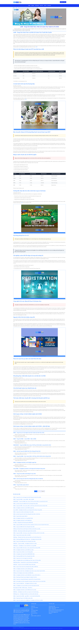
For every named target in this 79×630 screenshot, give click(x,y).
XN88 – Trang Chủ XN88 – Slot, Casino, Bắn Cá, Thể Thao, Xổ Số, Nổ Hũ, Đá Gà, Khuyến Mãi (32, 456)
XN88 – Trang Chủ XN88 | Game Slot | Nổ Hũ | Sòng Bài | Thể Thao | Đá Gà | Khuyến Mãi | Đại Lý (31, 524)
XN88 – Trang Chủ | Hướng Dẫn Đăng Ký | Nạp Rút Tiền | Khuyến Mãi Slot (26, 579)
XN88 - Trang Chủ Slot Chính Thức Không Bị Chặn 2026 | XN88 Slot (25, 566)
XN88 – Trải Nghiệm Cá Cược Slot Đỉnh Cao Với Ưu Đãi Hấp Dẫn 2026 (26, 585)
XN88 (26, 99)
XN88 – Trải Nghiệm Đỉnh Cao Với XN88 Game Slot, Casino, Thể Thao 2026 (27, 560)
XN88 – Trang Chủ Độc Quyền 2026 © (21, 484)
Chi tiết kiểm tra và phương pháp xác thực (20, 81)
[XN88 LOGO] (17, 2)
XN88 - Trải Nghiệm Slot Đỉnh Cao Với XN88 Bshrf (22, 520)
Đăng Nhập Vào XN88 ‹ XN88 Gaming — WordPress (22, 587)
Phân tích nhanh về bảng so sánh (18, 188)
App (31, 614)
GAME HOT (33, 606)
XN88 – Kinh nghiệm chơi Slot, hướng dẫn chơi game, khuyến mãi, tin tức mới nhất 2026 (29, 581)
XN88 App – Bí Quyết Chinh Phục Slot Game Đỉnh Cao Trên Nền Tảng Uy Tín (27, 537)
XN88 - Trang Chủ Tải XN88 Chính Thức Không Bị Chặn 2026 (24, 541)
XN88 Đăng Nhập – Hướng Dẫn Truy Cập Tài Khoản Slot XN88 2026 (25, 562)
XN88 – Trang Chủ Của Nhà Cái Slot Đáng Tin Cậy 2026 (24, 473)
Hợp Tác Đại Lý (33, 611)
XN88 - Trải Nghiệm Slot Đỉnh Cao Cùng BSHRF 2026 (23, 518)
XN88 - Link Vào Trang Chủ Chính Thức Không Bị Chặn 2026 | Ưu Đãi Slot (28, 478)
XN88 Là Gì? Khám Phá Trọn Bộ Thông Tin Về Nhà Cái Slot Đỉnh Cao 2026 (26, 528)
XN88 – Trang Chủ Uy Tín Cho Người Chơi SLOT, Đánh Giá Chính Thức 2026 (28, 432)
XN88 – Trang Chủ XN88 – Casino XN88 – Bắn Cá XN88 (24, 438)
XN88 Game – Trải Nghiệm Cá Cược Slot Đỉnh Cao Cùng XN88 (24, 545)
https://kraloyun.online (55, 607)
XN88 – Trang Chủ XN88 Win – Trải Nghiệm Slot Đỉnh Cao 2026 (25, 583)
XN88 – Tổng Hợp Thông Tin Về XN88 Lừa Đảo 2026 (22, 598)
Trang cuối (42, 491)
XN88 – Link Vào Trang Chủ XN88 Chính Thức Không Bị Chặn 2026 (26, 451)
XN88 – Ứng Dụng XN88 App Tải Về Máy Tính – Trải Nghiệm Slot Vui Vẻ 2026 (27, 539)
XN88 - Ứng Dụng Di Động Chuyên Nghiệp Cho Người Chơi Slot (25, 577)
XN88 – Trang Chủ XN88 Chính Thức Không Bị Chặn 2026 (23, 526)
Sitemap (22, 627)
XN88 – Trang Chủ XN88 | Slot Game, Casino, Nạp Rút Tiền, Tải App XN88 (26, 547)
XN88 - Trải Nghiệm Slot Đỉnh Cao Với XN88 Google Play (24, 462)
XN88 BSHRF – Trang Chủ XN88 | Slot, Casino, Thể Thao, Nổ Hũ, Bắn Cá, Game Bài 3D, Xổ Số (32, 445)
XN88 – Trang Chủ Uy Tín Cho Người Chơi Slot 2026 (22, 558)
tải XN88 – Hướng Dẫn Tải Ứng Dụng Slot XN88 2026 (23, 522)
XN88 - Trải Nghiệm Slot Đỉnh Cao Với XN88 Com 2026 (23, 549)
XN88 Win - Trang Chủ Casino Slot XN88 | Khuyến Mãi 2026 (24, 564)
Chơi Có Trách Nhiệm (34, 607)
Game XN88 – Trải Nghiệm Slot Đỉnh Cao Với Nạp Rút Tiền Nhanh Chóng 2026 (29, 468)
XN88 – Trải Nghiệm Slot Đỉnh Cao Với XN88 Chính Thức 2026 (24, 589)
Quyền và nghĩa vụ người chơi (36, 615)
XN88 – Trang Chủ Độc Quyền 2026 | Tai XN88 (21, 535)
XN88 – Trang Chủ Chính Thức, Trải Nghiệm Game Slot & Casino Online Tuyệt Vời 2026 (29, 570)
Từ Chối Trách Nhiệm (34, 610)
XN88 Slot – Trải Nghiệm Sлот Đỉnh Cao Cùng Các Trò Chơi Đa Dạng (25, 591)
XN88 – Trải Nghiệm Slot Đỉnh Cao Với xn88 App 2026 (23, 568)
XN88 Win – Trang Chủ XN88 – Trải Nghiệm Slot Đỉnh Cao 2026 (25, 543)
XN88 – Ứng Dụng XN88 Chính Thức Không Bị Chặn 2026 (23, 556)
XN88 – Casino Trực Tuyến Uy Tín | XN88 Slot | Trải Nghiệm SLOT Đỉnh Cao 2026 (28, 600)
